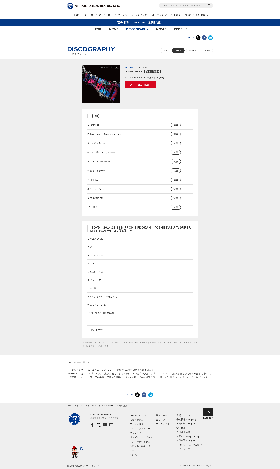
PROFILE (180, 29)
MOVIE (161, 29)
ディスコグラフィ (93, 406)
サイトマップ (183, 449)
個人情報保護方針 (74, 466)
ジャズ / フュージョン (141, 437)
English (192, 423)
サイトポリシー (92, 466)
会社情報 (200, 15)
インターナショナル (140, 441)
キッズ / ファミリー (140, 428)
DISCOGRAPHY (137, 29)
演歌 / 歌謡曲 (136, 419)
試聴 (176, 125)
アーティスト (106, 15)
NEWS (113, 29)
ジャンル (122, 15)
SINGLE (192, 50)
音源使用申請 (183, 432)
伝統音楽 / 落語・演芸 (141, 446)
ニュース (160, 419)
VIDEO (207, 50)
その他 (133, 455)
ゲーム (133, 450)
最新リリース (163, 415)
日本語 (182, 423)
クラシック (135, 433)
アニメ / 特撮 (136, 424)
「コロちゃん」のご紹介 (189, 444)
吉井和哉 (78, 406)
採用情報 (181, 428)
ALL (165, 50)
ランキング (141, 15)
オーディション (160, 15)
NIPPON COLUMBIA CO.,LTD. (93, 6)
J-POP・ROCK (138, 415)
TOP (76, 15)
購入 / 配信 (143, 85)
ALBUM (178, 50)
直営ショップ (181, 15)
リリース (88, 15)
